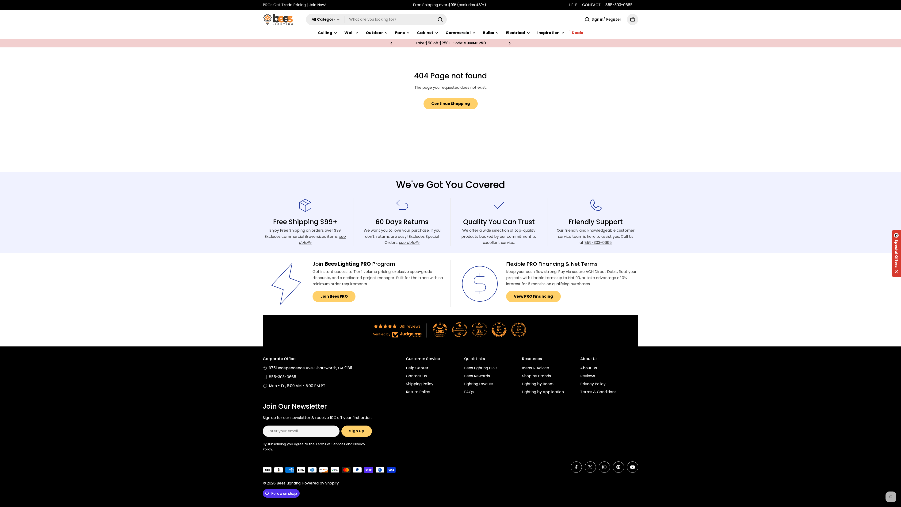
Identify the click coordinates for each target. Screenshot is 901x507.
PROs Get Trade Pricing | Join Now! (294, 5)
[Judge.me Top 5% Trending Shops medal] (518, 329)
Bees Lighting (289, 483)
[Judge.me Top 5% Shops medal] (499, 329)
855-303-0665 (619, 5)
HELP (573, 5)
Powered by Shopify (320, 483)
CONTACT (591, 5)
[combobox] (376, 19)
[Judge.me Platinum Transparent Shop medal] (459, 329)
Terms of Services (330, 444)
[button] (391, 43)
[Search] (440, 19)
